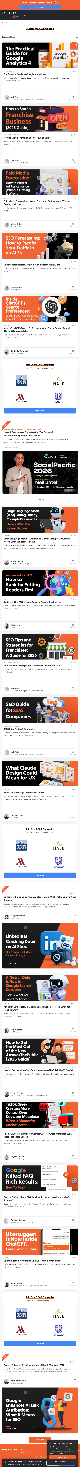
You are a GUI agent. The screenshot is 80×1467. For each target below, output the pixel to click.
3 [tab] (40, 499)
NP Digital (24, 99)
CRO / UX (7, 789)
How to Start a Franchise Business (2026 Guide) (27, 137)
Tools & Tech (8, 1067)
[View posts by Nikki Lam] (6, 626)
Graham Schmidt (18, 1220)
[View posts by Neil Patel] (6, 98)
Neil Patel (15, 97)
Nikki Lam (15, 625)
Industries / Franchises (12, 135)
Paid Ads (6, 198)
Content (7, 536)
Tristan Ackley (17, 815)
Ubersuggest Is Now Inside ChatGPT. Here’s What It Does (32, 1260)
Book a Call (40, 411)
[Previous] (5, 461)
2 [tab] (37, 499)
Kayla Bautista (17, 1156)
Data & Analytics (9, 71)
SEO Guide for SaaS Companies (19, 729)
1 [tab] (34, 499)
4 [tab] (42, 499)
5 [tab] (45, 500)
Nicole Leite (16, 224)
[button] (62, 1462)
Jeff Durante (16, 1029)
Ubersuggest (39, 99)
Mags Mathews (18, 915)
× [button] (75, 1442)
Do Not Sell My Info (26, 1453)
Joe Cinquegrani (18, 1380)
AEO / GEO (7, 325)
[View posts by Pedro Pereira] (6, 1094)
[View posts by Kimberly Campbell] (6, 352)
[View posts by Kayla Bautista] (6, 1157)
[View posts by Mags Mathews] (6, 917)
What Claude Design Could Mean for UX (24, 792)
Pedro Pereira (17, 1093)
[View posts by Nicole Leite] (6, 225)
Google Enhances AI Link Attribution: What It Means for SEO (34, 1365)
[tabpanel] (40, 458)
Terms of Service (38, 1453)
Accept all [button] (62, 1457)
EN (25, 15)
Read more (63, 1453)
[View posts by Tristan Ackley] (6, 816)
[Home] (2, 22)
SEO (5, 262)
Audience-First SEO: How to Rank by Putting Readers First (33, 602)
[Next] (75, 461)
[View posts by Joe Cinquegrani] (6, 1381)
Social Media (8, 894)
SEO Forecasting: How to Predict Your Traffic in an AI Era (32, 264)
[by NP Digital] (14, 16)
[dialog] (62, 1452)
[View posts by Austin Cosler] (6, 562)
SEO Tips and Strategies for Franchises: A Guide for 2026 (32, 665)
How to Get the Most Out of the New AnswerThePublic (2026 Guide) (38, 1070)
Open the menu (76, 15)
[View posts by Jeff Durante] (6, 1031)
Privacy (17, 1453)
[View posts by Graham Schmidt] (6, 1221)
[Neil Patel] (10, 13)
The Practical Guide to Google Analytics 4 (25, 74)
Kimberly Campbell (19, 351)
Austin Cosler (17, 561)
